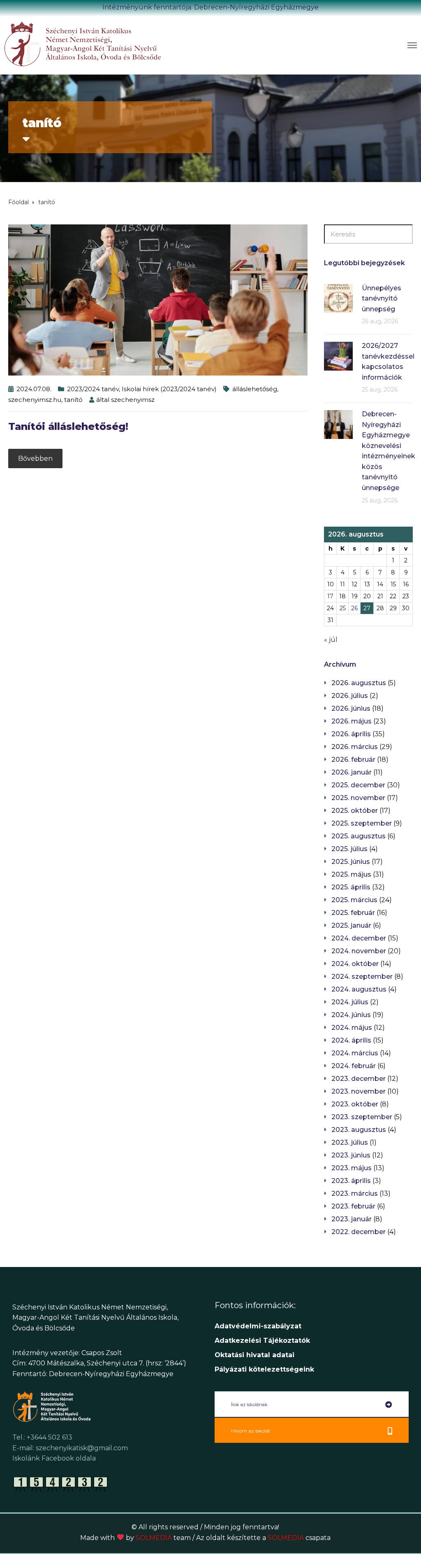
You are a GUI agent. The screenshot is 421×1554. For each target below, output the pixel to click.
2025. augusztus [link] (358, 836)
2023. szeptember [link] (361, 1117)
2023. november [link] (358, 1091)
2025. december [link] (358, 785)
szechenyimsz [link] (133, 400)
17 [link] (330, 596)
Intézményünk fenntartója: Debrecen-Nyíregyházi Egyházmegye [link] (210, 7)
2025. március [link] (354, 900)
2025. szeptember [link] (361, 823)
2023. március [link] (354, 1193)
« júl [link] (331, 640)
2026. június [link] (350, 708)
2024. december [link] (358, 938)
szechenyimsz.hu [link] (34, 400)
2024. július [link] (349, 1002)
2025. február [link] (353, 913)
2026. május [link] (351, 721)
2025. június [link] (350, 862)
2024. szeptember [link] (362, 976)
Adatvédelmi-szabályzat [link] (259, 1326)
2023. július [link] (349, 1142)
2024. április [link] (351, 1040)
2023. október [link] (354, 1104)
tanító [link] (73, 400)
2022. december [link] (358, 1232)
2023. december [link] (358, 1079)
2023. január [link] (351, 1219)
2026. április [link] (351, 734)
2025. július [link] (349, 849)
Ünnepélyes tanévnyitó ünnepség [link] (381, 298)
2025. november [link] (358, 798)
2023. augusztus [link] (358, 1130)
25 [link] (343, 608)
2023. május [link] (351, 1168)
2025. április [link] (350, 887)
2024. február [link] (353, 1066)
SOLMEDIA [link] (163, 1538)
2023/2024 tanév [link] (93, 389)
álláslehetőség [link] (254, 389)
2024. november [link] (358, 951)
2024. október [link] (355, 964)
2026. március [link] (354, 747)
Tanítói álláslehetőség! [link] (68, 426)
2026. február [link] (353, 759)
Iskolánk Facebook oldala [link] (54, 1458)
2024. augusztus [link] (358, 989)
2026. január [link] (351, 772)
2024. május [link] (351, 1027)
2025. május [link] (351, 874)
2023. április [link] (351, 1181)
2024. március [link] (354, 1053)
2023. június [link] (350, 1155)
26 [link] (354, 608)
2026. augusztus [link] (358, 683)
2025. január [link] (351, 925)
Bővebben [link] (35, 458)
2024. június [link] (351, 1015)
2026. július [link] (349, 696)
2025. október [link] (354, 810)
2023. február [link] (353, 1206)
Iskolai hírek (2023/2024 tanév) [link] (169, 389)
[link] (107, 44)
